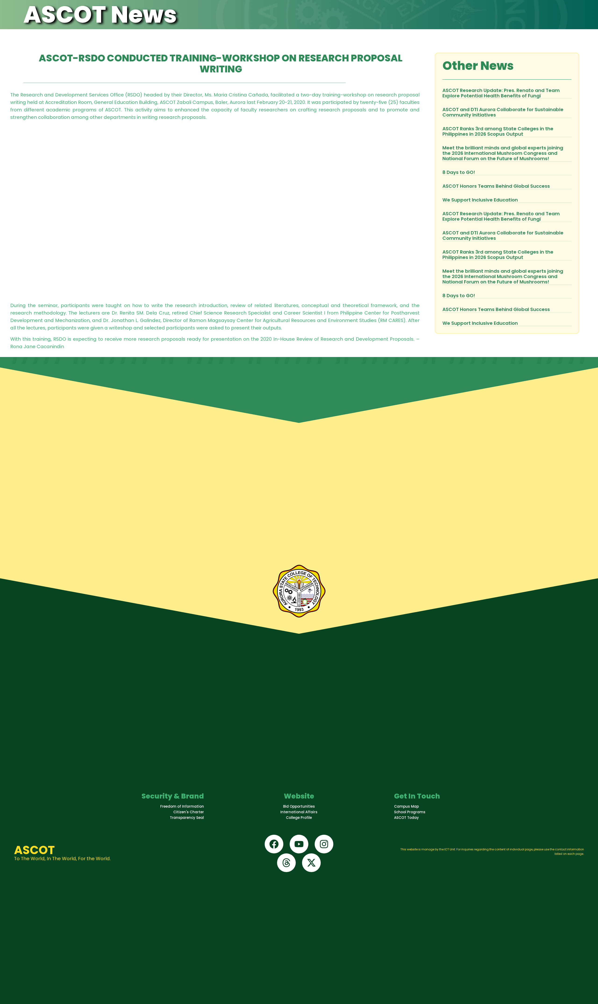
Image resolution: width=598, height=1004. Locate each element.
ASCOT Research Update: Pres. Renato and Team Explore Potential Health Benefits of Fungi (501, 93)
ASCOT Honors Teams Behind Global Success (496, 186)
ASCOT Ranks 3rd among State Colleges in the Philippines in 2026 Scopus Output (497, 131)
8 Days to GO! (458, 172)
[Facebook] (274, 844)
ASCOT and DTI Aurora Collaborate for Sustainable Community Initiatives (502, 112)
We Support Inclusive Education (480, 200)
